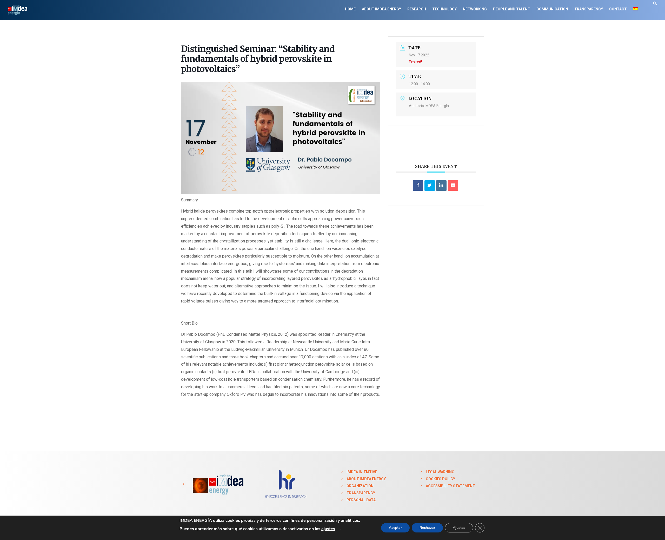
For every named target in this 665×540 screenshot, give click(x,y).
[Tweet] (429, 185)
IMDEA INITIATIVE (362, 472)
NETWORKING (475, 9)
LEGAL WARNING (440, 472)
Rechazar (427, 527)
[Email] (453, 185)
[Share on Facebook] (418, 185)
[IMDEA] (217, 484)
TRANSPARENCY (588, 9)
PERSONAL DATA (361, 500)
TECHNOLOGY (444, 9)
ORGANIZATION (360, 486)
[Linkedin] (441, 185)
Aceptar (395, 527)
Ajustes (459, 527)
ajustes (328, 528)
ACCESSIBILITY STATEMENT (450, 486)
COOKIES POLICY (440, 479)
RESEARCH (416, 9)
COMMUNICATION (552, 9)
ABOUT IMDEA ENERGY (381, 9)
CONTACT (618, 9)
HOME (350, 9)
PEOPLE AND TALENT (511, 9)
